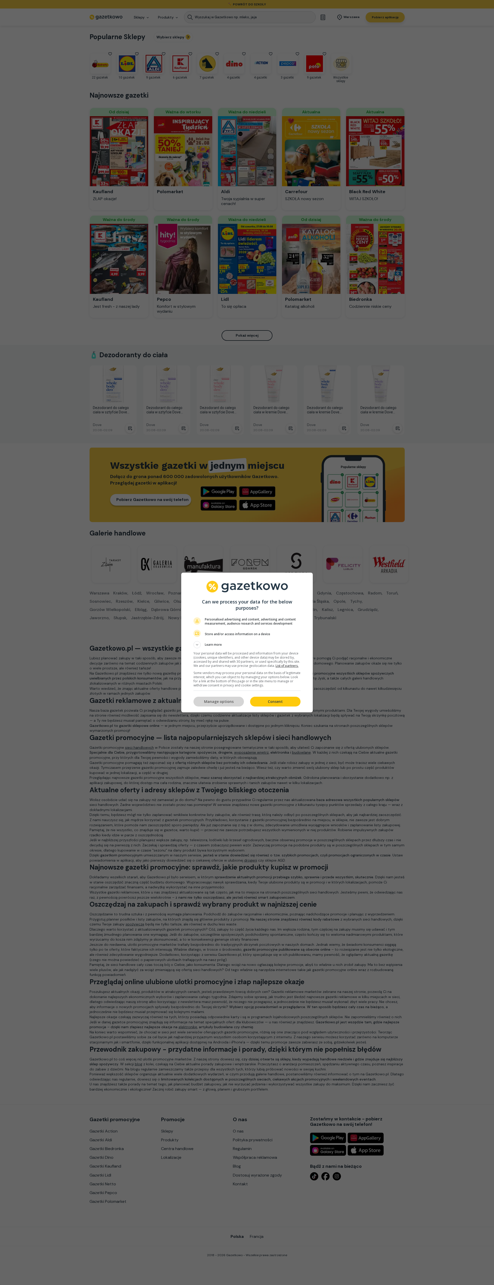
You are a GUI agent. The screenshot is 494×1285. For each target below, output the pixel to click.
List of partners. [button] (287, 665)
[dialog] (247, 642)
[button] (247, 644)
